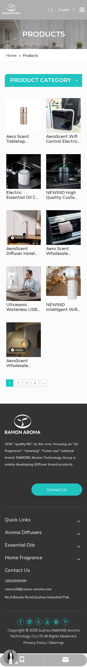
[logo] (22, 424)
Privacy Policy (35, 642)
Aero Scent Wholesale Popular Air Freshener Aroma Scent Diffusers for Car (62, 251)
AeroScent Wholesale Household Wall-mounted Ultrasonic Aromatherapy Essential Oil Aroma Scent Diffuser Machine (23, 363)
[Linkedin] (29, 621)
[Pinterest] (65, 621)
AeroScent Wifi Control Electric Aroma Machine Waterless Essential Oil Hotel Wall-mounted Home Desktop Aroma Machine (62, 139)
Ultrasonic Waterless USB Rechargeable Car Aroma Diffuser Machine (21, 307)
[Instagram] (56, 621)
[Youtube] (47, 621)
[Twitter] (38, 621)
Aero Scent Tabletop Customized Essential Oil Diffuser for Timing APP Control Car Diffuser (19, 139)
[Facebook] (20, 621)
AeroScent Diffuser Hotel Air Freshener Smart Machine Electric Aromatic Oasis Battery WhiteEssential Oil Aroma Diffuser (22, 251)
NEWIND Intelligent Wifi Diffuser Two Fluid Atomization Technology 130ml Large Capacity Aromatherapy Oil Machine (61, 307)
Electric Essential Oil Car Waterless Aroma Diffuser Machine (23, 195)
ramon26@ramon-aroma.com (28, 589)
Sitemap (56, 642)
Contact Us (57, 489)
